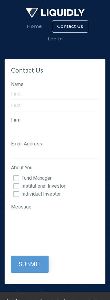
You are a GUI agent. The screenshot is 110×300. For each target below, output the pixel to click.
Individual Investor (41, 194)
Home (34, 26)
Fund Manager (36, 178)
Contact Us (70, 26)
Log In (55, 39)
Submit (30, 264)
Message (21, 207)
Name (17, 84)
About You (21, 168)
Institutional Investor (43, 186)
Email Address (26, 144)
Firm (15, 120)
